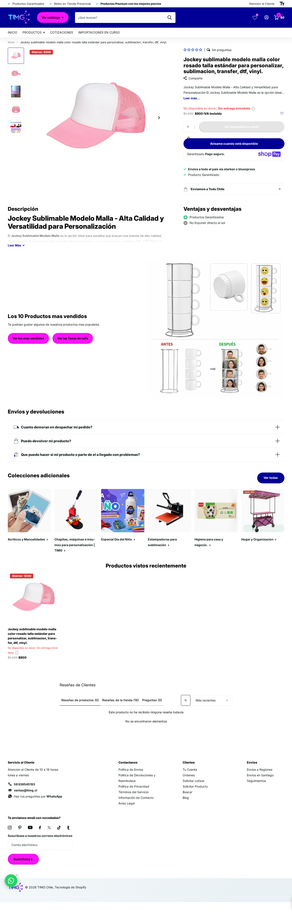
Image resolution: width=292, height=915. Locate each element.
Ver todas (271, 477)
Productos (31, 32)
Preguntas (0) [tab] (152, 700)
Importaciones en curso (99, 32)
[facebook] (40, 827)
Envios (252, 762)
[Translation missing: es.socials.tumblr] (68, 828)
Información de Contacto (135, 797)
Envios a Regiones (259, 769)
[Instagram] (10, 828)
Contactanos (127, 762)
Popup (253, 108)
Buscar (187, 792)
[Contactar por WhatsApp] (11, 880)
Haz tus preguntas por (38, 796)
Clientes (189, 762)
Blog (186, 797)
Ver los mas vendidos (28, 338)
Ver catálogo (51, 17)
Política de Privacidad (133, 786)
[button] (192, 49)
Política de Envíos (130, 769)
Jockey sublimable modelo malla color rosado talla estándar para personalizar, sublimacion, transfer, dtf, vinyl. (32, 636)
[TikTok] (59, 828)
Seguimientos (256, 781)
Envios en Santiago (260, 775)
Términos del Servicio (133, 792)
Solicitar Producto (195, 786)
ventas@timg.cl (25, 790)
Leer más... (191, 98)
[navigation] (16, 56)
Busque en (170, 17)
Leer (14, 245)
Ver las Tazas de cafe (72, 338)
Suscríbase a (23, 859)
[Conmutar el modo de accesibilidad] (282, 3)
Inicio (12, 32)
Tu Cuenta (190, 769)
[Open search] (185, 700)
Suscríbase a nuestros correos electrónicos (40, 836)
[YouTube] (30, 827)
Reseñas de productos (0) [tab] (80, 700)
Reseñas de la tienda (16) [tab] (120, 700)
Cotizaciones (61, 32)
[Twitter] (49, 827)
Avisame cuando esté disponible (234, 143)
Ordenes (189, 775)
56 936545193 (24, 784)
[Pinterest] (19, 828)
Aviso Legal (126, 803)
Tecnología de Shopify (70, 887)
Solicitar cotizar (193, 781)
